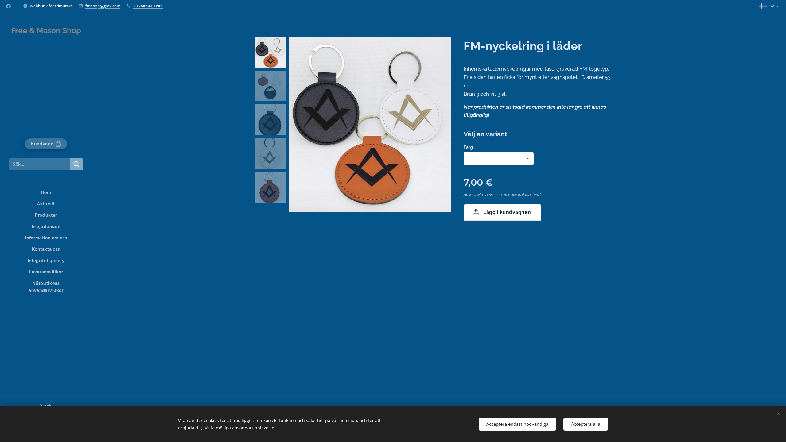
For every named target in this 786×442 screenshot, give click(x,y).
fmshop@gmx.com (102, 6)
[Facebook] (8, 6)
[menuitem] (46, 192)
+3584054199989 (148, 6)
